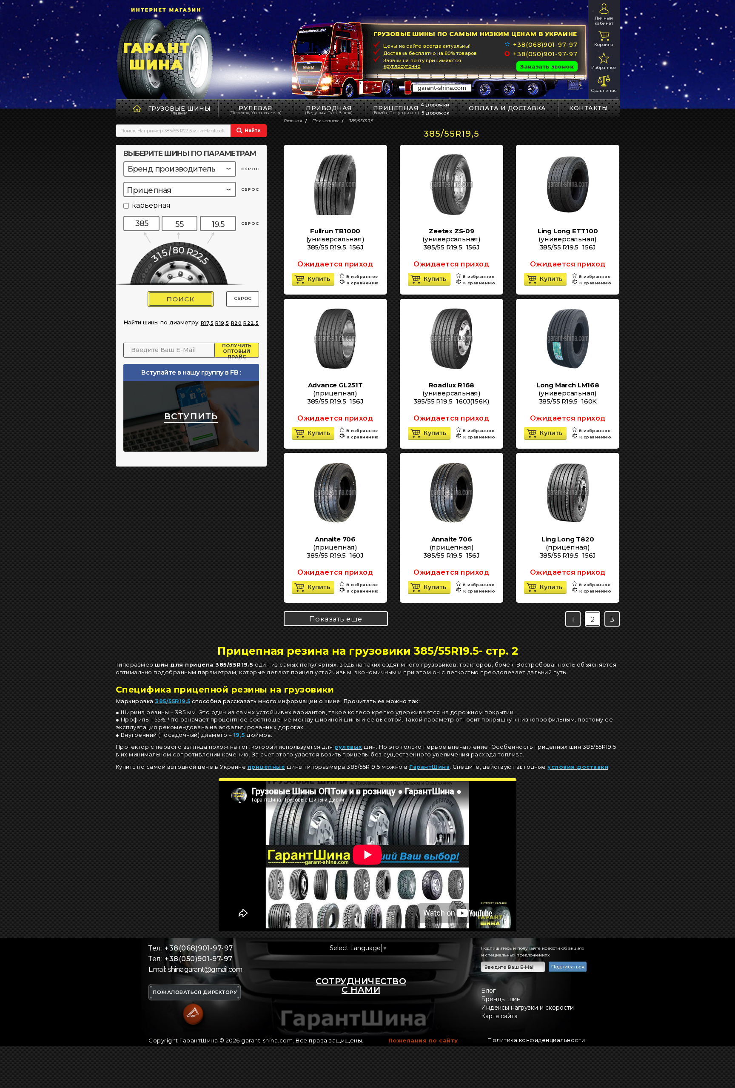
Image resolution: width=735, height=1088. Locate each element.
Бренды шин (501, 999)
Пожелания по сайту (423, 1040)
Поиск (180, 299)
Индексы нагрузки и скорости (527, 1007)
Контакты (588, 108)
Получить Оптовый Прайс (236, 350)
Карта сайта (499, 1016)
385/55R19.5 (173, 701)
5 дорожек (436, 113)
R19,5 (222, 323)
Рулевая (255, 109)
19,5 (239, 735)
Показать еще (335, 619)
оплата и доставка (507, 108)
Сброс (242, 298)
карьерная (151, 205)
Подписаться (567, 967)
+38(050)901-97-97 (545, 54)
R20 (236, 323)
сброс (250, 168)
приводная (329, 109)
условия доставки (577, 767)
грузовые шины (179, 108)
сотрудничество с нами (361, 985)
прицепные (266, 767)
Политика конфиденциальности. (537, 1039)
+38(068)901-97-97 (545, 45)
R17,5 (207, 323)
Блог (488, 990)
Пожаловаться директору (195, 992)
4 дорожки (435, 105)
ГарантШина (429, 767)
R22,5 (251, 323)
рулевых (348, 747)
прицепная (395, 109)
